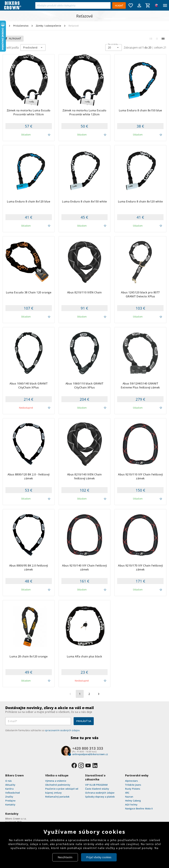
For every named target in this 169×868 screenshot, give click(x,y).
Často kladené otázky (97, 788)
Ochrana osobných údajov (99, 792)
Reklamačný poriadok (57, 796)
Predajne (10, 800)
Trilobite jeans (133, 784)
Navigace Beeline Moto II (139, 808)
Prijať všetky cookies (98, 857)
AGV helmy (131, 804)
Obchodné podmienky (57, 784)
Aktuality (10, 784)
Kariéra (9, 788)
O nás (8, 780)
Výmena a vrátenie (55, 780)
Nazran (129, 796)
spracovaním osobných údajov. (62, 730)
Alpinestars (131, 780)
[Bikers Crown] (18, 5)
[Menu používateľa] (139, 5)
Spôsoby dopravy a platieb (100, 796)
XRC (127, 792)
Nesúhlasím (65, 857)
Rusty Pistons (132, 788)
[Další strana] (99, 694)
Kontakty (10, 804)
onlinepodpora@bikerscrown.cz (90, 754)
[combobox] (113, 47)
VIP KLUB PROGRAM (96, 784)
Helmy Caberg (133, 800)
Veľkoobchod (12, 792)
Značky (9, 796)
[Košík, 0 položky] (148, 5)
